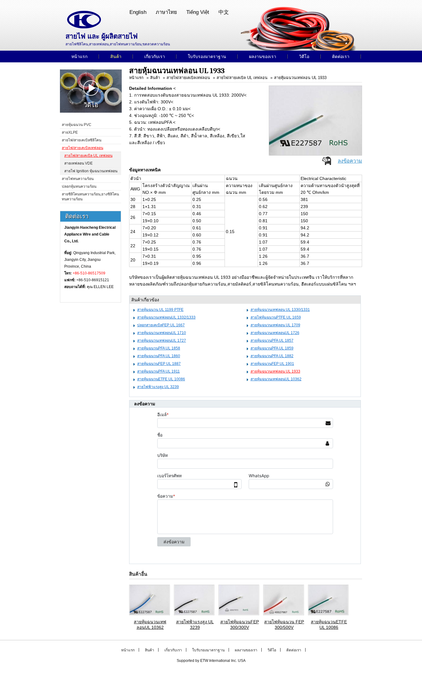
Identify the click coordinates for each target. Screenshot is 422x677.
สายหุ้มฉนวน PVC (76, 125)
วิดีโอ (91, 105)
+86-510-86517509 (89, 273)
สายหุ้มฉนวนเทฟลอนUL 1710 (161, 333)
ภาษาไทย (166, 12)
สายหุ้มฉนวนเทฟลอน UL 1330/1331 (280, 309)
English (137, 12)
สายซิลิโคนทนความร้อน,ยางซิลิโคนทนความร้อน (90, 196)
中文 (223, 12)
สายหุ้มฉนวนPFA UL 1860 (158, 356)
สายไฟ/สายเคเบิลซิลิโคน (81, 140)
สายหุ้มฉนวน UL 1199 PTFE (160, 309)
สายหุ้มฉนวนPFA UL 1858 (158, 348)
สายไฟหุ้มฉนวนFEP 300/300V (239, 624)
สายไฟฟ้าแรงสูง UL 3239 (158, 387)
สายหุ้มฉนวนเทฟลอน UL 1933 (300, 78)
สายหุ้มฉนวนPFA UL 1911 (158, 371)
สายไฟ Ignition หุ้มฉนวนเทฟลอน (90, 171)
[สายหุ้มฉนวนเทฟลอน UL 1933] (315, 120)
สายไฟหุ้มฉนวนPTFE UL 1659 (276, 317)
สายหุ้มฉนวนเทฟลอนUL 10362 (276, 379)
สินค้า (155, 78)
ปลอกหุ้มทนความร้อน (79, 186)
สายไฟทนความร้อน (78, 179)
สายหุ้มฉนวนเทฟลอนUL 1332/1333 (166, 317)
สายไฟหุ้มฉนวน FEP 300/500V (284, 624)
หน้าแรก (136, 78)
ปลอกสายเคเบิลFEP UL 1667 (161, 325)
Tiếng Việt (197, 12)
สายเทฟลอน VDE (78, 163)
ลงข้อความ (350, 161)
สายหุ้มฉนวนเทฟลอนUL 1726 (275, 333)
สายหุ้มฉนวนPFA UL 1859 (272, 348)
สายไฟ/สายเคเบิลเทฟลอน (188, 78)
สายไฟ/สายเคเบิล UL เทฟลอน (242, 78)
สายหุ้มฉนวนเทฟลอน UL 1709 (275, 325)
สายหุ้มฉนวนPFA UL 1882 (272, 356)
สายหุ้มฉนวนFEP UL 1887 (159, 363)
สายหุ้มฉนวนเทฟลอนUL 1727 (161, 340)
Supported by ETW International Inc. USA (211, 660)
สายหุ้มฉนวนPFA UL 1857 (272, 340)
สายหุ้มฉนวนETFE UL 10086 (161, 379)
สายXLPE (70, 132)
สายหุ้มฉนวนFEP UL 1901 (272, 363)
